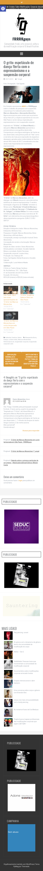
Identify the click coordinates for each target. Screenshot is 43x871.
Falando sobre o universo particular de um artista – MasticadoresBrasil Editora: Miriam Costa (21, 463)
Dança (6, 339)
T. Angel (19, 79)
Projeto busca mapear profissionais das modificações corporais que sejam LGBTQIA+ (26, 721)
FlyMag (16, 866)
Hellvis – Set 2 (19, 652)
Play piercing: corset (21, 632)
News (19, 337)
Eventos (14, 337)
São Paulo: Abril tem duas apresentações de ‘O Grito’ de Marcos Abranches (11, 299)
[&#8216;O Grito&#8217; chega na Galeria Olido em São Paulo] (27, 290)
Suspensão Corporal (21, 342)
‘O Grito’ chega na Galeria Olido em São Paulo (27, 297)
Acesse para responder (31, 431)
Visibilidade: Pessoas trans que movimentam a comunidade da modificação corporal (25, 664)
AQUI (24, 106)
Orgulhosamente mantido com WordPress (19, 864)
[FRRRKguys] (21, 24)
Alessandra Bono (31, 337)
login (20, 480)
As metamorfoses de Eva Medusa (26, 709)
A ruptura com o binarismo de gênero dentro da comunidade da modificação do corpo (27, 644)
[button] (3, 9)
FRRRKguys (21, 38)
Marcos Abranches (24, 339)
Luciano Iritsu (12, 339)
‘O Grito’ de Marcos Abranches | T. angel (25, 451)
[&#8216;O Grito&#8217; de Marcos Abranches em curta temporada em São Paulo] (11, 315)
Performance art (9, 342)
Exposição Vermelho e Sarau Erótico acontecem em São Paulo (11, 359)
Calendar (8, 337)
